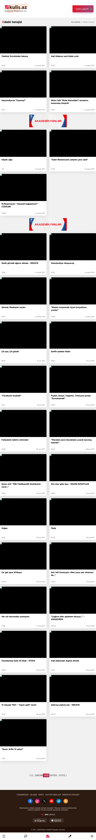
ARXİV (41, 795)
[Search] (25, 836)
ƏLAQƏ (33, 795)
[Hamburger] (3, 836)
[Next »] (66, 775)
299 (41, 775)
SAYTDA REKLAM (53, 795)
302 (55, 775)
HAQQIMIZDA (23, 795)
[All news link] (92, 836)
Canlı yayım (82, 9)
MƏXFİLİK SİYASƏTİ (70, 795)
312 (63, 775)
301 (51, 775)
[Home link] (47, 836)
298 (37, 775)
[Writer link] (69, 836)
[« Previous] (30, 775)
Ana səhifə (75, 22)
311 (60, 775)
